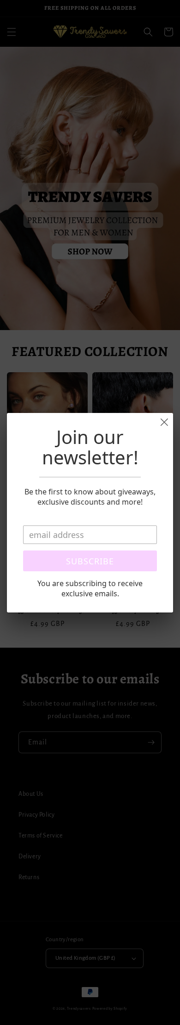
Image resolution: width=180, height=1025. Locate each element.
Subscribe (90, 561)
